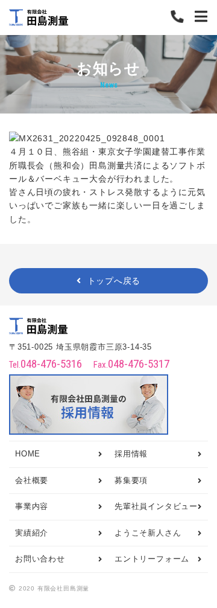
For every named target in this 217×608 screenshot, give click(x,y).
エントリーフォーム (152, 559)
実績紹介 (31, 533)
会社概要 (31, 480)
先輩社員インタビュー (156, 506)
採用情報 (131, 454)
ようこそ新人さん (148, 533)
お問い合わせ (40, 559)
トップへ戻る (114, 281)
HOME (27, 454)
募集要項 (131, 480)
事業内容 (31, 506)
